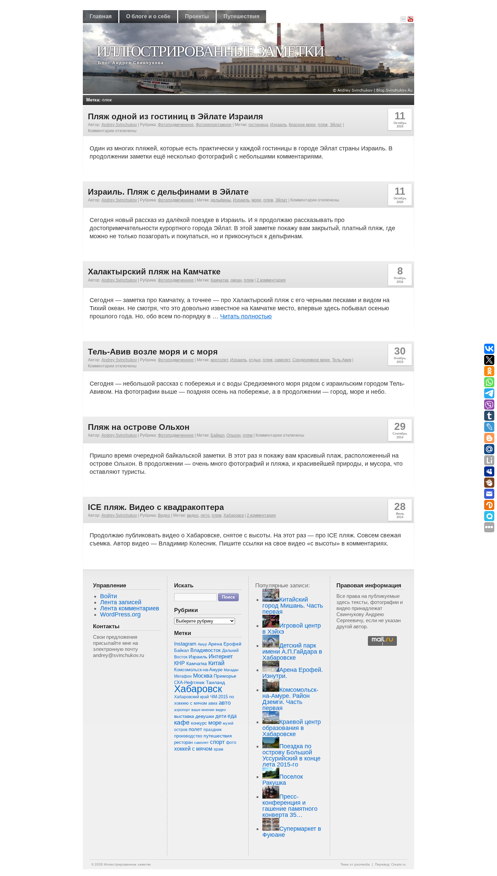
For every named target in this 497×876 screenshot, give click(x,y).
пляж (323, 124)
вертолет (219, 360)
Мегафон (183, 676)
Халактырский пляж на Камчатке (154, 271)
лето (205, 515)
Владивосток (205, 650)
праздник (212, 729)
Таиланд (215, 682)
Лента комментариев (129, 608)
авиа (212, 703)
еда (232, 716)
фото (231, 742)
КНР (179, 663)
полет (195, 729)
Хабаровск (233, 515)
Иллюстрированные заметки (210, 51)
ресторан (183, 742)
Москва (202, 676)
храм (218, 749)
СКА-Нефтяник (189, 682)
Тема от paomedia (355, 864)
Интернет (221, 656)
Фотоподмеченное (176, 124)
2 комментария (271, 280)
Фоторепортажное (214, 124)
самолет (282, 360)
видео (192, 515)
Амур (202, 644)
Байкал (217, 435)
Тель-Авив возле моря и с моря (153, 351)
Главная (101, 16)
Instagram (185, 644)
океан (236, 280)
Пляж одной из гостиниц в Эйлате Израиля (175, 116)
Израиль (278, 124)
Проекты (197, 16)
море (256, 200)
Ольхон (234, 435)
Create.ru (398, 864)
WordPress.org (120, 614)
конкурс (199, 723)
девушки (204, 716)
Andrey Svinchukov (119, 124)
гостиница (258, 124)
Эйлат (336, 124)
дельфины (221, 200)
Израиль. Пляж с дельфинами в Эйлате (168, 191)
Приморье (225, 676)
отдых (255, 360)
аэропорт (182, 710)
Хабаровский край (191, 697)
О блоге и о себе (148, 16)
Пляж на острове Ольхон (139, 427)
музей (228, 723)
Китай (216, 663)
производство (188, 735)
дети (220, 716)
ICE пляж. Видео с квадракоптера (156, 507)
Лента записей (120, 602)
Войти (108, 596)
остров (180, 729)
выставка (184, 716)
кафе (182, 722)
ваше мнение (202, 710)
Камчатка (220, 280)
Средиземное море (311, 360)
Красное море (302, 124)
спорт (217, 742)
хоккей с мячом (193, 749)
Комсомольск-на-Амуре (198, 669)
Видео (164, 515)
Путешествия (241, 16)
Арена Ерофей (224, 644)
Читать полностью (246, 316)
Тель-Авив (341, 360)
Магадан (231, 670)
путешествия (218, 735)
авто (225, 703)
